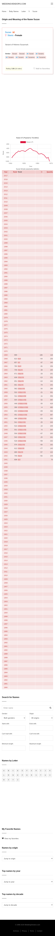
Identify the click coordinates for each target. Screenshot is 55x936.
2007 (6, 213)
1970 (6, 351)
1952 (6, 418)
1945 (6, 445)
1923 (6, 527)
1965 (6, 370)
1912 (6, 568)
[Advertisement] (27, 105)
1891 (6, 646)
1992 (6, 269)
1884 (6, 672)
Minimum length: (7, 744)
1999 (6, 243)
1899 (6, 616)
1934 (6, 486)
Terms (32, 931)
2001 (6, 235)
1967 (6, 362)
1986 (6, 291)
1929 (6, 504)
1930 (6, 501)
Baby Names (14, 11)
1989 (6, 280)
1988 (6, 284)
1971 (6, 347)
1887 (6, 661)
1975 (6, 333)
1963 (6, 377)
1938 (6, 471)
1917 (6, 549)
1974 (6, 336)
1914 (6, 560)
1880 (6, 687)
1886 (6, 665)
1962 (6, 381)
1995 (6, 258)
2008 (6, 209)
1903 (6, 601)
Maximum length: (35, 744)
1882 (6, 680)
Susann (11, 57)
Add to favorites (43, 69)
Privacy (24, 931)
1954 (6, 411)
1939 (6, 467)
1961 (6, 385)
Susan (31, 54)
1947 (6, 437)
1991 (6, 273)
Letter (23, 11)
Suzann (21, 57)
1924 (6, 523)
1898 (6, 620)
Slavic (10, 35)
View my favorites (11, 838)
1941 (6, 460)
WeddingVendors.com (14, 4)
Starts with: (5, 724)
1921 (6, 534)
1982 (6, 306)
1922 (6, 531)
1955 (6, 407)
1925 (6, 519)
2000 (6, 239)
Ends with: (33, 724)
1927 (6, 512)
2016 (6, 179)
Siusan (14, 54)
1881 (6, 684)
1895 (6, 631)
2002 (6, 232)
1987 (6, 288)
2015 (6, 183)
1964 (6, 374)
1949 (6, 430)
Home (4, 11)
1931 (6, 497)
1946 (6, 441)
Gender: (5, 714)
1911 (5, 572)
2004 (6, 224)
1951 (6, 422)
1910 (6, 575)
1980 (6, 314)
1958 (6, 396)
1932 (6, 493)
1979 (6, 318)
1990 (6, 276)
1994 (6, 262)
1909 (6, 579)
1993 (6, 265)
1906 (6, 590)
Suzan (8, 32)
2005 (6, 220)
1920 (6, 538)
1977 (6, 325)
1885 (6, 669)
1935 (6, 482)
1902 (6, 605)
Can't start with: (7, 734)
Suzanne (42, 57)
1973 (6, 340)
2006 (6, 217)
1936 (6, 478)
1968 (6, 359)
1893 (6, 639)
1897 (6, 624)
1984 (6, 299)
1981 (6, 310)
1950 (6, 426)
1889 (6, 654)
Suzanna (31, 57)
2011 (5, 198)
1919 (6, 542)
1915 (6, 557)
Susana (41, 54)
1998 (6, 247)
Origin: (31, 714)
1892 (6, 643)
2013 (6, 191)
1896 (6, 628)
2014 (6, 187)
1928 (6, 508)
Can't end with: (34, 734)
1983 (6, 303)
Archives (16, 931)
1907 (6, 587)
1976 (6, 329)
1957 (6, 400)
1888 (6, 658)
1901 (6, 609)
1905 (6, 594)
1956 (6, 403)
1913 (6, 564)
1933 (6, 489)
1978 (6, 321)
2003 (6, 228)
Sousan (22, 54)
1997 (6, 250)
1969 (6, 355)
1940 (6, 463)
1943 (6, 452)
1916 (6, 553)
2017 (6, 176)
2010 (6, 202)
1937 (6, 474)
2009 (6, 205)
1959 (6, 392)
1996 (6, 254)
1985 (6, 295)
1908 (6, 583)
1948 (6, 433)
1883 (6, 676)
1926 (6, 516)
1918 (6, 545)
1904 (6, 598)
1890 (6, 650)
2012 (6, 194)
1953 (6, 415)
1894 (6, 635)
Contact (39, 931)
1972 (6, 344)
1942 (6, 456)
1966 (6, 366)
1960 (6, 389)
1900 (6, 613)
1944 (6, 448)
